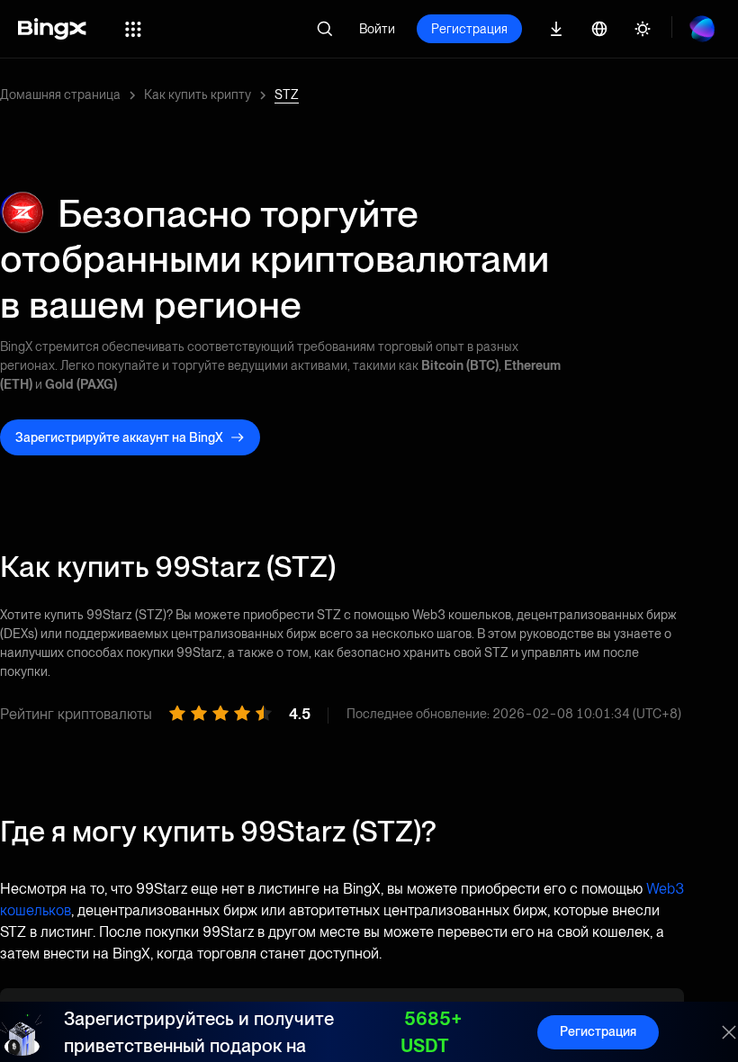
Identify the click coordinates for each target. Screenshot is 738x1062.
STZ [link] (286, 94)
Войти (377, 29)
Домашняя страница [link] (60, 94)
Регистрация (469, 29)
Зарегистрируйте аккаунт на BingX (119, 437)
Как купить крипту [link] (197, 94)
